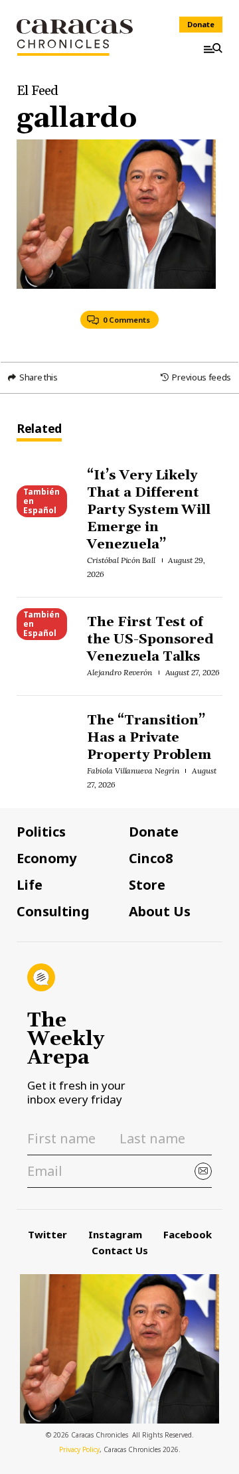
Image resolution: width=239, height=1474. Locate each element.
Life (29, 885)
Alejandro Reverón (120, 672)
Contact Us (120, 1250)
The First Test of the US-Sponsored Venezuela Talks (150, 639)
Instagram (115, 1234)
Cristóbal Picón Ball (121, 560)
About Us (160, 911)
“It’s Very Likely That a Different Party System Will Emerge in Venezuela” (149, 510)
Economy (46, 858)
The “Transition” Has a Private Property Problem (149, 738)
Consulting (53, 911)
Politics (41, 832)
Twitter (47, 1234)
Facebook (187, 1234)
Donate (200, 24)
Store (147, 885)
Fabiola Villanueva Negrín (133, 771)
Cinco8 (151, 858)
